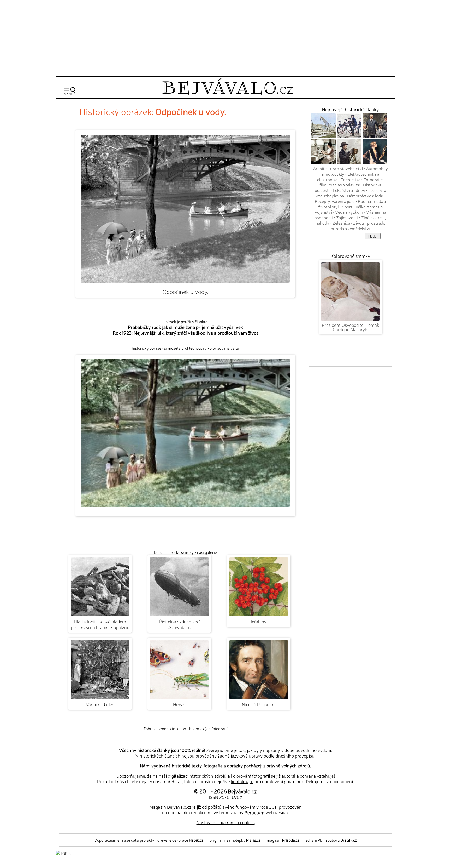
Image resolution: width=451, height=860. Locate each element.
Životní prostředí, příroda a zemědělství (358, 225)
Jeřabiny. (258, 621)
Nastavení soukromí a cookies (226, 822)
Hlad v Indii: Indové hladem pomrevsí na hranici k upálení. (100, 624)
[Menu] (69, 91)
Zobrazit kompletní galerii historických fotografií (185, 728)
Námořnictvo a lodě (365, 195)
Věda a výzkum (349, 212)
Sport (347, 206)
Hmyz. (179, 704)
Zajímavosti (347, 217)
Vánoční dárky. (100, 704)
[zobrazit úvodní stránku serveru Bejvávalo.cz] (227, 93)
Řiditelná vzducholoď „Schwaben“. (179, 624)
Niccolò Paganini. (258, 704)
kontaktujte (242, 781)
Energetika (350, 179)
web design (266, 812)
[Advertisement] (225, 37)
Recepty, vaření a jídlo (335, 201)
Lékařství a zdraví (349, 190)
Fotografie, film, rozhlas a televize (351, 182)
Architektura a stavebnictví (338, 168)
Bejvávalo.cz (242, 791)
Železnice (341, 223)
